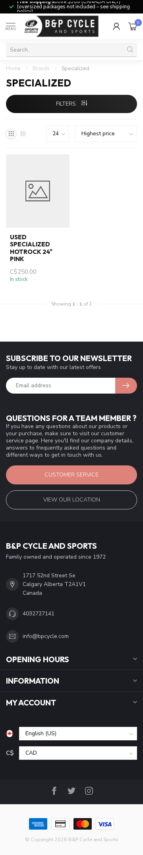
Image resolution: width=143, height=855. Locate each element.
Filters (66, 104)
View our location (71, 499)
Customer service (71, 474)
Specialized (75, 68)
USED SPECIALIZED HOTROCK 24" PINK (31, 248)
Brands (41, 68)
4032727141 (38, 613)
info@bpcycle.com (46, 636)
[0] (132, 26)
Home (13, 68)
